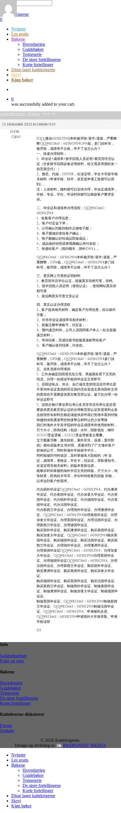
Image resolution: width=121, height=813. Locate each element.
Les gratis (19, 760)
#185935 (113, 124)
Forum (34, 114)
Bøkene (18, 765)
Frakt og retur (12, 660)
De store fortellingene (19, 698)
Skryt (16, 800)
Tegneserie (9, 693)
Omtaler (7, 730)
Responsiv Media (84, 745)
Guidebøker (10, 688)
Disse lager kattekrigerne (33, 795)
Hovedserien (11, 682)
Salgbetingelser (13, 655)
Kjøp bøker (21, 805)
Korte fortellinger (15, 703)
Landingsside (12, 114)
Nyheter (18, 755)
